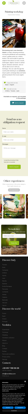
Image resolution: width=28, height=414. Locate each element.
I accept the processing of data (11, 160)
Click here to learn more (12, 250)
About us (5, 343)
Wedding (5, 335)
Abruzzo (4, 302)
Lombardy (5, 292)
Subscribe (14, 243)
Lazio (3, 278)
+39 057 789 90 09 (10, 368)
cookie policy (5, 390)
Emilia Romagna (7, 286)
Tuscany (4, 264)
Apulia (4, 275)
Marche (4, 281)
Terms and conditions (8, 354)
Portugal (4, 321)
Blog (3, 346)
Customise (14, 410)
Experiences (5, 329)
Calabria (4, 297)
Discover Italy (9, 260)
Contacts (4, 348)
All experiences (14, 190)
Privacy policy (6, 356)
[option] (14, 206)
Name (4, 128)
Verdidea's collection (8, 337)
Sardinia (4, 283)
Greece (4, 319)
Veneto (4, 294)
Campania (5, 270)
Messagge (5, 144)
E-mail (4, 136)
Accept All (20, 407)
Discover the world (11, 309)
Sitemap (4, 359)
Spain (3, 316)
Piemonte (5, 289)
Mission (4, 340)
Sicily (3, 267)
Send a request (19, 103)
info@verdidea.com (9, 374)
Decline (8, 407)
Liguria (4, 305)
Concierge (5, 332)
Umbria (4, 272)
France (4, 313)
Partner (4, 351)
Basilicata (5, 300)
